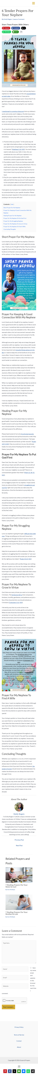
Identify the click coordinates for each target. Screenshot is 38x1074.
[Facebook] (10, 1071)
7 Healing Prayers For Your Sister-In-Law (16, 886)
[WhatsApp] (28, 1071)
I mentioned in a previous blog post (13, 111)
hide (12, 204)
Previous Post (19, 840)
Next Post (19, 845)
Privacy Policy (19, 1027)
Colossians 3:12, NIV (15, 602)
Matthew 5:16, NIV (18, 149)
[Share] (33, 1071)
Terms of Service (19, 1035)
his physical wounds (27, 434)
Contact (19, 1041)
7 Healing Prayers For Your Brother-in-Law (16, 913)
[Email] (19, 1071)
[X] (14, 1071)
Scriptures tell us (17, 595)
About (19, 1047)
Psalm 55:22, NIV (25, 559)
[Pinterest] (5, 1071)
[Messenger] (23, 1071)
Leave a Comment (18, 19)
